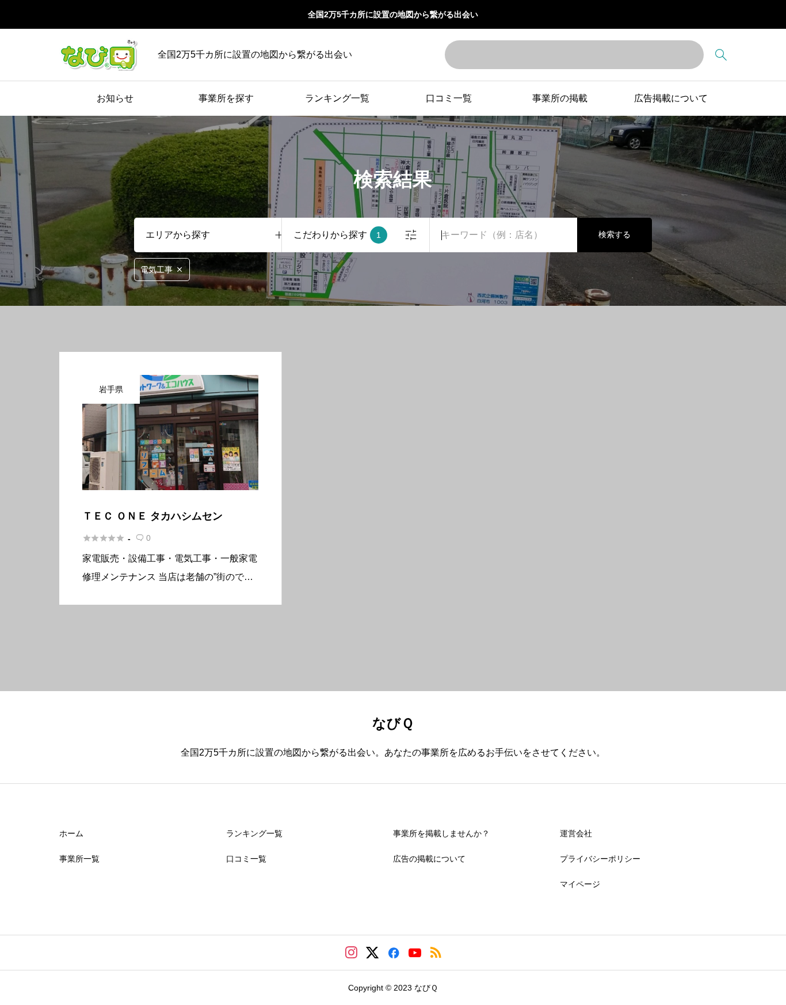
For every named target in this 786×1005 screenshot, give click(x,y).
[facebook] (393, 952)
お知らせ (115, 98)
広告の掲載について (429, 858)
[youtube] (415, 952)
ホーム (71, 833)
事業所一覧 (79, 858)
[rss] (435, 952)
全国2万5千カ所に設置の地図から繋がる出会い (393, 14)
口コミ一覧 (449, 98)
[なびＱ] (98, 55)
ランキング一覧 (337, 98)
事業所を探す (226, 98)
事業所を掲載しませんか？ (441, 833)
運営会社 (576, 833)
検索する (614, 234)
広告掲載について (671, 98)
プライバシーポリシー (600, 858)
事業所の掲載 (559, 98)
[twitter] (372, 952)
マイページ (580, 884)
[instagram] (351, 952)
